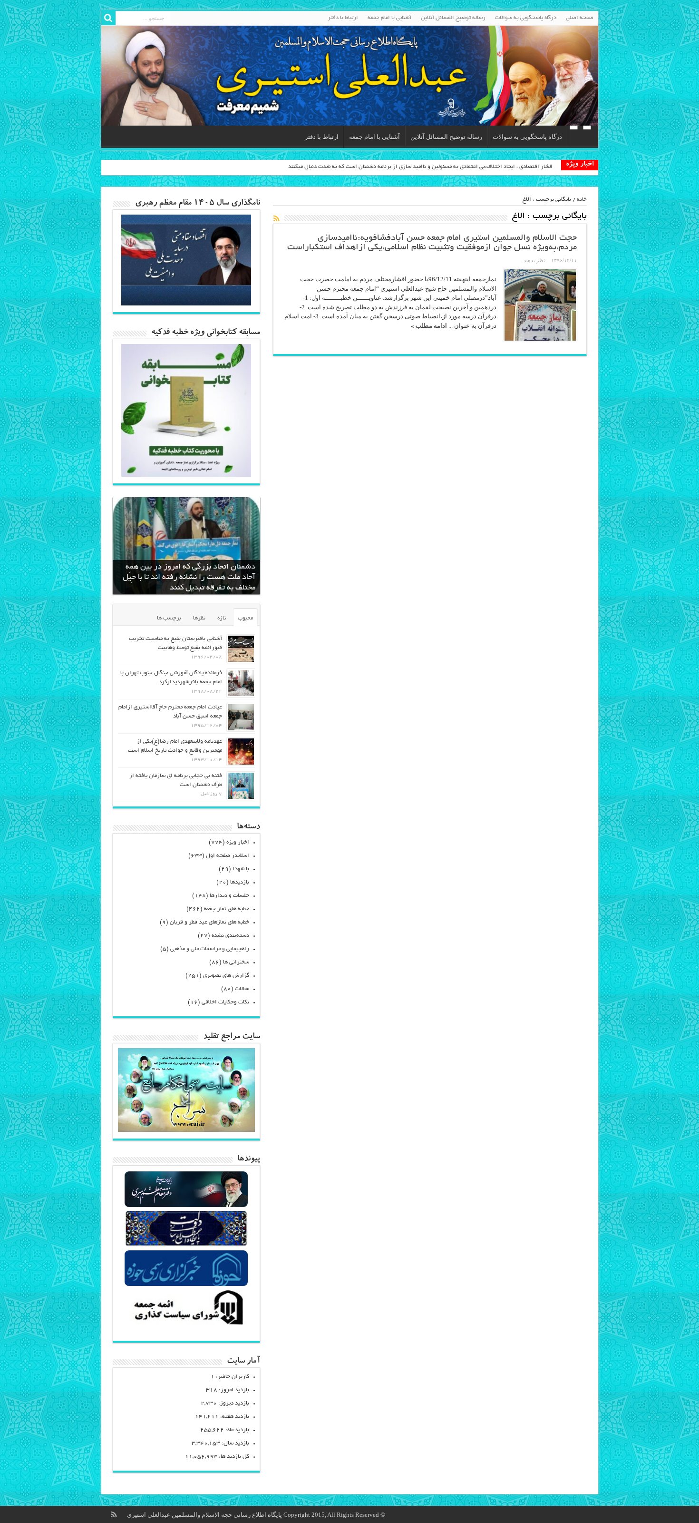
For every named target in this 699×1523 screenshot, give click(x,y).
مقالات (242, 989)
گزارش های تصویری (226, 976)
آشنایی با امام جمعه (389, 18)
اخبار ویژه (237, 842)
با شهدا (241, 869)
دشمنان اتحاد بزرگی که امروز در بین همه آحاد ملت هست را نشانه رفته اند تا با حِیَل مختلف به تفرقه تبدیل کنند (189, 577)
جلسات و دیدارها (229, 896)
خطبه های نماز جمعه (226, 909)
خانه (582, 200)
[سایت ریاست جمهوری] (186, 1245)
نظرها (199, 618)
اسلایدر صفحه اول (227, 856)
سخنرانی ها (236, 962)
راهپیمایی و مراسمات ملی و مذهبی (209, 949)
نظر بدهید (534, 260)
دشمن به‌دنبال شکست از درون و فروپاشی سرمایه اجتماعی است (478, 167)
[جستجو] (108, 18)
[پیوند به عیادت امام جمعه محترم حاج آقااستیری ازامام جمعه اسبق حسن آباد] (241, 717)
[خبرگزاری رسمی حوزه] (186, 1284)
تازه (221, 618)
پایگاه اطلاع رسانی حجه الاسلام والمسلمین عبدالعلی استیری (205, 1514)
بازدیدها (239, 882)
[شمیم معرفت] (349, 76)
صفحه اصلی (579, 18)
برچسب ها (169, 618)
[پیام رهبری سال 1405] (186, 303)
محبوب (245, 618)
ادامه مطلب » (429, 325)
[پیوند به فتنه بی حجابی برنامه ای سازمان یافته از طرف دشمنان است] (241, 786)
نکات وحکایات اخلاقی (225, 1002)
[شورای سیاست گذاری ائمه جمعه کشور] (186, 1324)
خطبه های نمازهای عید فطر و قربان (209, 922)
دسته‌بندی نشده (230, 936)
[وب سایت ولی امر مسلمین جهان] (186, 1205)
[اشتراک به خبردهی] (277, 218)
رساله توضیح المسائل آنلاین (453, 18)
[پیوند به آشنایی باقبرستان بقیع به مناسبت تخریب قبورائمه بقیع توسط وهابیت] (241, 649)
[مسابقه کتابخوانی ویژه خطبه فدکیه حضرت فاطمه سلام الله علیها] (186, 474)
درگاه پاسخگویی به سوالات (525, 18)
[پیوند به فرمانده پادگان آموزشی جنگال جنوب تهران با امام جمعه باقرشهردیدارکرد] (241, 683)
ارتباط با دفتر (343, 18)
